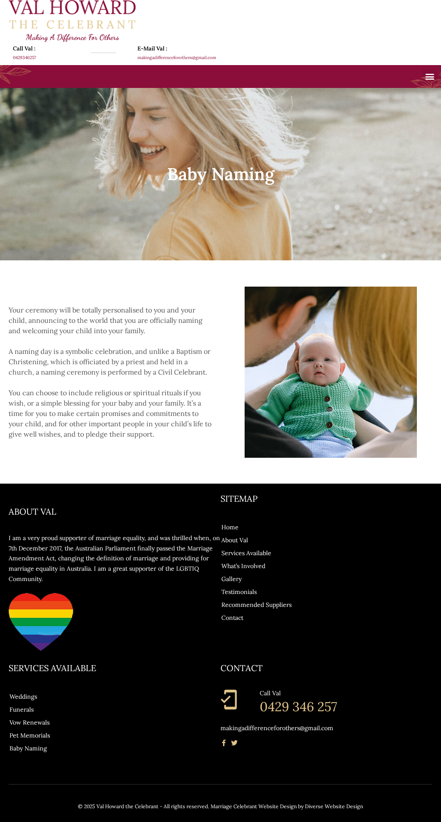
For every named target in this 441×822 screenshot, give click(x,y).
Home (230, 527)
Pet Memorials (29, 735)
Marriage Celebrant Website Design (254, 806)
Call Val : (24, 48)
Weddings (23, 696)
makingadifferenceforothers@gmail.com (276, 728)
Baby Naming (28, 748)
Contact (232, 618)
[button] (429, 76)
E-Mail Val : (152, 48)
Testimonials (239, 592)
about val (234, 540)
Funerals (21, 709)
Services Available (246, 553)
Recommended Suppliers (256, 605)
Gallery (231, 579)
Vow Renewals (29, 722)
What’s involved (243, 566)
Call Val (270, 693)
